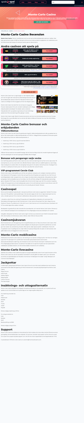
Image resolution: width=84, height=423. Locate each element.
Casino (11, 31)
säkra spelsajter (71, 19)
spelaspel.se (4, 31)
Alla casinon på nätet (29, 92)
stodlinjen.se (44, 54)
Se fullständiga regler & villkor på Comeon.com (49, 70)
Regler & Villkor (54, 78)
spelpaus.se (49, 54)
